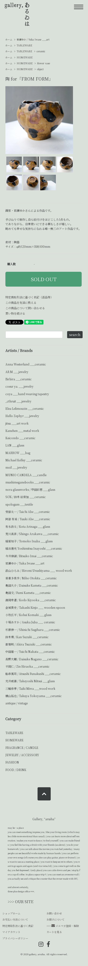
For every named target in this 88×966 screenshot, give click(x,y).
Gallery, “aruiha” (44, 819)
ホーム (8, 39)
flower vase (43, 63)
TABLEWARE (24, 45)
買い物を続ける (15, 313)
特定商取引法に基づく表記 (17, 926)
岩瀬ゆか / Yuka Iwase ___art (33, 39)
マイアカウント (11, 932)
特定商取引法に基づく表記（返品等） (29, 297)
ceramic (41, 51)
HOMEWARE (25, 57)
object (40, 69)
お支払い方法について (15, 919)
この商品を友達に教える (20, 302)
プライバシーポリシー (15, 938)
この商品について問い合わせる (25, 308)
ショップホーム (11, 913)
